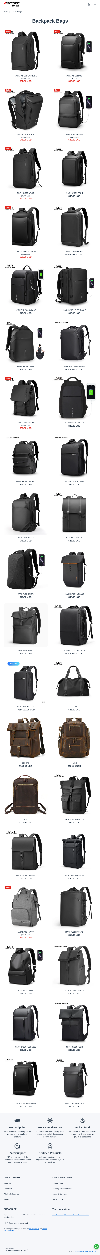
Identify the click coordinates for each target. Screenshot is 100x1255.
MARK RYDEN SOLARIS (74, 481)
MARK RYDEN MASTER (74, 423)
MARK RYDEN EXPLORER (74, 650)
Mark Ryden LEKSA (25, 991)
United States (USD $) (15, 1250)
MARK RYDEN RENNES (25, 876)
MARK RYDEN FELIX (74, 1047)
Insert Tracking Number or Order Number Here (70, 1215)
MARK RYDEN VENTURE (74, 819)
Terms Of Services (59, 1194)
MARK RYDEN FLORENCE (25, 1047)
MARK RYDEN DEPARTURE (26, 76)
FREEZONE (79, 1251)
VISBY (74, 707)
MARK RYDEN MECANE (74, 594)
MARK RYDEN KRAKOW (74, 991)
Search (6, 1199)
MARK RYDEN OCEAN (74, 252)
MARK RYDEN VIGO (26, 423)
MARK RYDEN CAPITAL (25, 481)
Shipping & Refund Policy (62, 1189)
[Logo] (12, 4)
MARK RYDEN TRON (74, 193)
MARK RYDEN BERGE (25, 134)
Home (6, 12)
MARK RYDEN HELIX (25, 366)
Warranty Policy (58, 1199)
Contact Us (8, 1189)
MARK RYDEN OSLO (25, 538)
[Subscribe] (44, 1223)
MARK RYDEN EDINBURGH (74, 366)
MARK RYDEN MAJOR (74, 76)
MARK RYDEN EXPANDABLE (74, 310)
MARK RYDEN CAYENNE (74, 1103)
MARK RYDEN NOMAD (74, 932)
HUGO (74, 763)
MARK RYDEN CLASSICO (25, 1103)
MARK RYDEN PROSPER (74, 876)
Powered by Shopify (89, 1251)
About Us (7, 1183)
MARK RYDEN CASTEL (25, 707)
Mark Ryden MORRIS (74, 538)
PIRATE (26, 819)
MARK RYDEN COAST (74, 134)
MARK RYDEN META (25, 594)
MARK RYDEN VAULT (25, 193)
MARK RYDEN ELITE (25, 650)
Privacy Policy (57, 1183)
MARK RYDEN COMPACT (26, 310)
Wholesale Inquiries (11, 1194)
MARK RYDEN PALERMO (26, 252)
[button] (89, 4)
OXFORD (25, 763)
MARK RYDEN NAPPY (25, 932)
